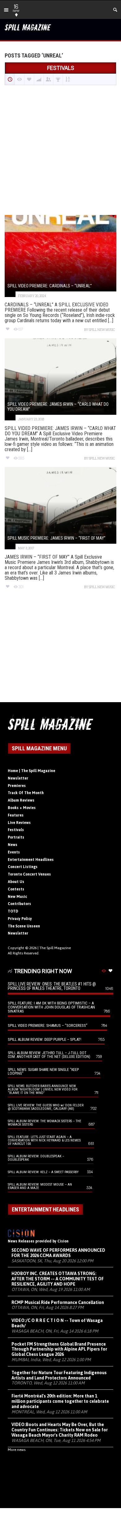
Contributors (19, 904)
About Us (16, 882)
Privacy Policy (20, 919)
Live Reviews (19, 823)
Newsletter (18, 778)
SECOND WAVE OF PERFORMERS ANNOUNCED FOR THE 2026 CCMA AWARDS (58, 1253)
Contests (16, 889)
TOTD (13, 911)
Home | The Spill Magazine (31, 771)
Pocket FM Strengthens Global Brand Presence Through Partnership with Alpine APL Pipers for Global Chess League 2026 (59, 1349)
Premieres (17, 786)
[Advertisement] (60, 150)
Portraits (16, 837)
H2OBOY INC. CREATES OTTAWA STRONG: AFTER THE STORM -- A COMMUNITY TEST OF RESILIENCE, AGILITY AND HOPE (57, 1279)
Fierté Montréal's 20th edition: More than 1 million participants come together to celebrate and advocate (60, 1401)
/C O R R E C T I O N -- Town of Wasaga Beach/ (57, 1323)
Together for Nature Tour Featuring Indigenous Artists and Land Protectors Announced (59, 1375)
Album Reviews (21, 800)
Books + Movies (22, 808)
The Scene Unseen (24, 926)
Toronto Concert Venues (29, 874)
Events (14, 852)
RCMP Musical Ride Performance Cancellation (57, 1302)
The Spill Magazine (55, 948)
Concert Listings (23, 867)
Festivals (16, 830)
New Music (17, 896)
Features (16, 815)
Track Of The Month (26, 793)
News (12, 845)
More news (16, 1450)
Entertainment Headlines (31, 860)
